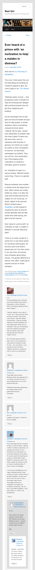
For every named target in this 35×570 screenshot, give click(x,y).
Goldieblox (21, 273)
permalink (25, 275)
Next (28, 35)
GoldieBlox (9, 207)
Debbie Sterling (13, 273)
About (12, 29)
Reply (10, 355)
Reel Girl (9, 11)
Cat (8, 295)
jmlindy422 (10, 439)
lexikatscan (10, 370)
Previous (8, 35)
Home (6, 29)
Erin (8, 413)
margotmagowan (9, 275)
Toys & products (22, 271)
